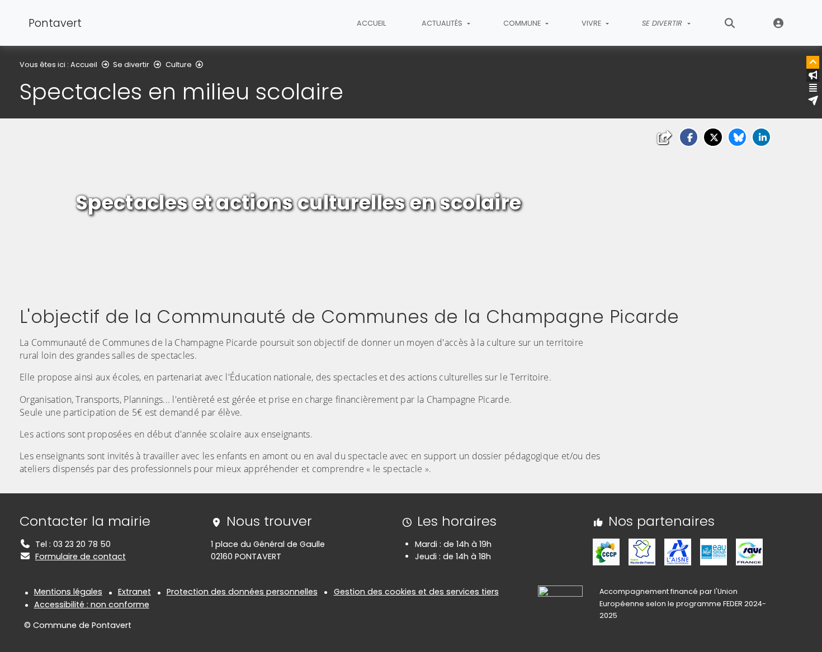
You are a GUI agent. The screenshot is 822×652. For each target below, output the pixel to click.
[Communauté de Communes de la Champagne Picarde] (606, 551)
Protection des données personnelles (242, 591)
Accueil (371, 23)
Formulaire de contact (80, 556)
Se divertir (131, 64)
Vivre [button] (592, 23)
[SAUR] (749, 551)
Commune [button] (522, 23)
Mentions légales (68, 591)
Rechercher (730, 23)
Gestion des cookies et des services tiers (416, 591)
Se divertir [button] (663, 23)
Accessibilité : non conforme (91, 604)
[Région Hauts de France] (642, 551)
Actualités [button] (443, 23)
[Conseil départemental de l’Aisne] (677, 551)
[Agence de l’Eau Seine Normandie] (713, 551)
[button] (688, 137)
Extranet (778, 23)
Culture (179, 64)
